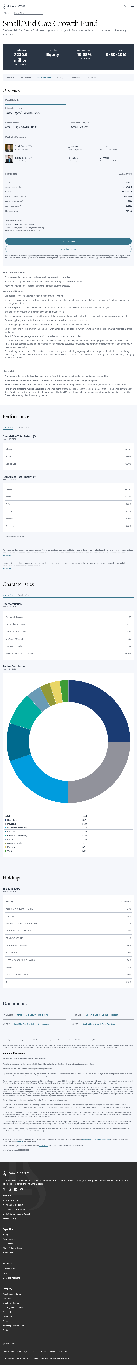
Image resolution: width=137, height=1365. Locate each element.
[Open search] (125, 6)
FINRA (41, 1146)
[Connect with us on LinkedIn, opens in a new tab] (15, 1189)
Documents (75, 77)
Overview (10, 77)
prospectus (86, 1139)
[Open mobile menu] (132, 5)
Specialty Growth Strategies (19, 224)
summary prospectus (102, 1139)
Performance (25, 77)
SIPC (46, 1146)
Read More (7, 555)
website (20, 1141)
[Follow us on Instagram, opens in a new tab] (10, 1189)
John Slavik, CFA (23, 157)
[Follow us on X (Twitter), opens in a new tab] (4, 1189)
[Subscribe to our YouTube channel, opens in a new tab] (21, 1189)
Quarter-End (23, 427)
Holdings (60, 77)
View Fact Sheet (68, 241)
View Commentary (68, 249)
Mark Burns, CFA (24, 146)
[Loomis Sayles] (14, 6)
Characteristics (44, 77)
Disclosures (91, 77)
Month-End (8, 427)
